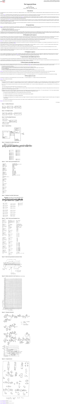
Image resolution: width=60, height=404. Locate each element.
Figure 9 (30, 64)
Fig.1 (4, 14)
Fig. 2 (22, 16)
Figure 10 (1, 71)
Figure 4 (1, 26)
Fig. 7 (17, 54)
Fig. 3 (9, 19)
